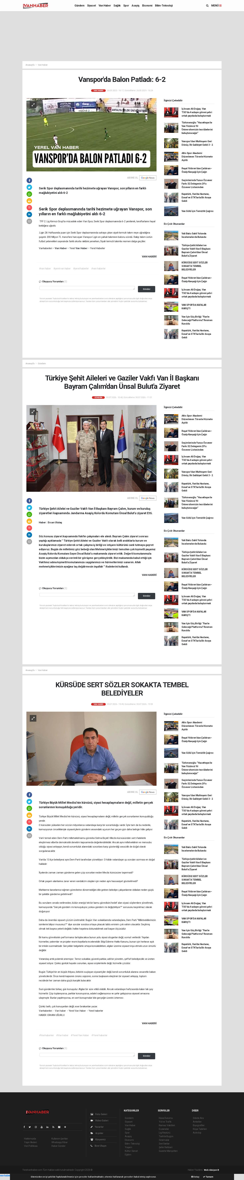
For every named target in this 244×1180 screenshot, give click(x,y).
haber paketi (114, 1170)
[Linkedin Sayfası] (48, 1127)
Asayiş (135, 5)
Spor (126, 5)
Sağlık (117, 5)
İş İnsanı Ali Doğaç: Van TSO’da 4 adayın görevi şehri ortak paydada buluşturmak (197, 112)
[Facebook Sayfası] (26, 1127)
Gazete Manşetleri (168, 1151)
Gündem (79, 5)
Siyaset (91, 5)
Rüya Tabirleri (200, 1129)
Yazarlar (99, 1127)
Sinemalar (164, 1140)
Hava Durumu (166, 1118)
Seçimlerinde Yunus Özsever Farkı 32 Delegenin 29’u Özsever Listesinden (197, 184)
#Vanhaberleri (46, 1035)
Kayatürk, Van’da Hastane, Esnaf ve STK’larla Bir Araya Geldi (196, 197)
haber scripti (127, 1170)
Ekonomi (147, 5)
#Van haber (62, 1035)
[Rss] (54, 1127)
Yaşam (128, 1147)
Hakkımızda (30, 1138)
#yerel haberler (81, 268)
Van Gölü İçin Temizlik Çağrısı (197, 211)
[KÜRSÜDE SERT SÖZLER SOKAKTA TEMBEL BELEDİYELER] (91, 748)
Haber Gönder (58, 1146)
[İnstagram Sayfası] (37, 1127)
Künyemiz (100, 1139)
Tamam (209, 1177)
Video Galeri (101, 1120)
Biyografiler (199, 1125)
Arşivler (99, 1133)
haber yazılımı (100, 1170)
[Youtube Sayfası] (43, 1127)
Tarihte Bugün (166, 1136)
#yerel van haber (62, 268)
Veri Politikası (31, 1146)
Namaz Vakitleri (167, 1125)
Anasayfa (30, 65)
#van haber (45, 268)
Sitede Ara (198, 1118)
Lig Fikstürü (164, 1132)
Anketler (197, 1121)
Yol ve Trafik (165, 1121)
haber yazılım (141, 1170)
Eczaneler (164, 1129)
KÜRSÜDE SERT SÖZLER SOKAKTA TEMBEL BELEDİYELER (195, 266)
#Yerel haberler (99, 1035)
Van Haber (105, 5)
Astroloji (197, 1132)
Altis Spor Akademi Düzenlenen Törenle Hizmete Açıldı (197, 156)
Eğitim (128, 1154)
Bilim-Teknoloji (164, 5)
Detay (196, 1177)
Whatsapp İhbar (59, 1142)
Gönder (146, 289)
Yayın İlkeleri (30, 1142)
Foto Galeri (101, 1114)
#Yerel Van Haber (80, 1035)
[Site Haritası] (60, 1127)
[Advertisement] (122, 36)
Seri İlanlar (164, 1143)
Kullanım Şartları (59, 1138)
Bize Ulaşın (100, 1145)
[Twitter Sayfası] (31, 1127)
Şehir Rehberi (165, 1147)
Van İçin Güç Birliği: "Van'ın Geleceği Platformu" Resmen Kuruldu (197, 320)
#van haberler (98, 268)
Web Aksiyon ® (211, 1170)
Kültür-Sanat (131, 1151)
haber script (154, 1170)
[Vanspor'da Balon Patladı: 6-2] (91, 134)
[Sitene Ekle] (66, 1127)
